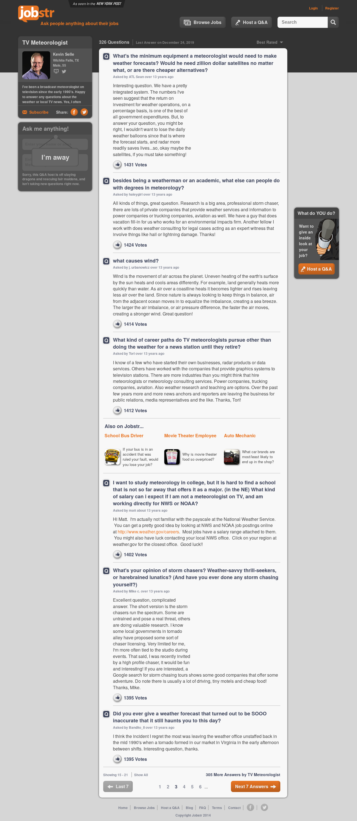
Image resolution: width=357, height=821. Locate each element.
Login (313, 8)
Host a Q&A (255, 22)
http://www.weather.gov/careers (148, 531)
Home (123, 807)
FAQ (202, 807)
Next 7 (251, 786)
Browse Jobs (207, 22)
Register (332, 8)
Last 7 (122, 786)
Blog (189, 807)
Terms (217, 807)
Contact (234, 807)
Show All (141, 774)
